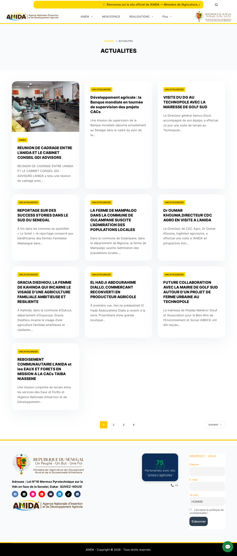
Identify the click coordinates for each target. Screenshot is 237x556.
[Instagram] (33, 494)
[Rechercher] (216, 4)
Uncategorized (101, 89)
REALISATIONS (139, 16)
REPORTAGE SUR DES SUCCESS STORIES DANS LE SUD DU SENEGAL (42, 215)
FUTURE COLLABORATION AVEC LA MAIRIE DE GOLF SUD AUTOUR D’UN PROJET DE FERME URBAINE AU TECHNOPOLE (190, 292)
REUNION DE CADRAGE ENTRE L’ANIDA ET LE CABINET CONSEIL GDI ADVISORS (44, 153)
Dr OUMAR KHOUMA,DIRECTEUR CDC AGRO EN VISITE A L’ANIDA (187, 215)
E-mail (193, 479)
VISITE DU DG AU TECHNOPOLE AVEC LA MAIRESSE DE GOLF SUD (185, 102)
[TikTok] (68, 494)
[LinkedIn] (59, 494)
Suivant (213, 424)
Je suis (193, 494)
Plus (165, 16)
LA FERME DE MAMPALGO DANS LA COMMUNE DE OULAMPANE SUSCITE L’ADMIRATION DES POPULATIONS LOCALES (113, 220)
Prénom (194, 464)
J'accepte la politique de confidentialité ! (206, 511)
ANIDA (85, 16)
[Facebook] (15, 494)
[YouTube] (42, 494)
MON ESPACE (111, 16)
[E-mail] (50, 494)
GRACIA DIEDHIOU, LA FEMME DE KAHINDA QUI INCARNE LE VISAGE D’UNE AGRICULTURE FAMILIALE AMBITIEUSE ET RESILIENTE (44, 292)
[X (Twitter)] (24, 494)
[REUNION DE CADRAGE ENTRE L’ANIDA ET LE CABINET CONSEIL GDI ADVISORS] (45, 106)
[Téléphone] (77, 494)
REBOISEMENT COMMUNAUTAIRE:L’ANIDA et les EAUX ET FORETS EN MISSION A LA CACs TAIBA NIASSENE (44, 369)
